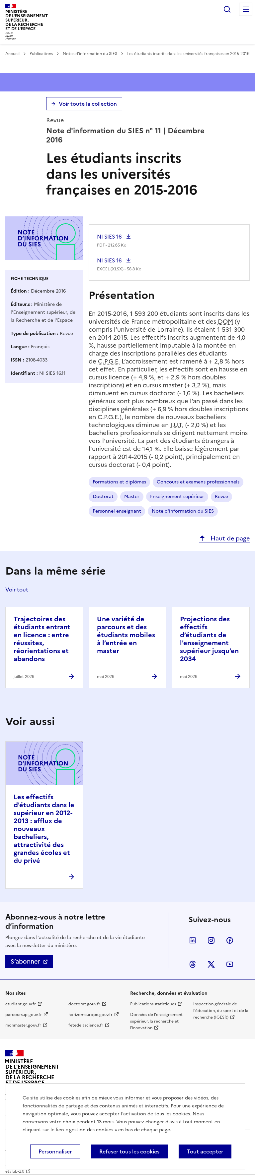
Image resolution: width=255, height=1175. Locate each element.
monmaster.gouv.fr (23, 1025)
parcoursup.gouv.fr (23, 1015)
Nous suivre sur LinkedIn (192, 940)
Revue (221, 496)
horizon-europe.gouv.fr (90, 1015)
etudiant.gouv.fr (20, 1004)
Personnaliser (55, 1151)
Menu (245, 9)
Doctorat (103, 496)
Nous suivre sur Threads (192, 964)
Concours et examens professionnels (198, 481)
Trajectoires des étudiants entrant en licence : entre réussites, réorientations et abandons (42, 639)
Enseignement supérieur (177, 496)
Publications (42, 54)
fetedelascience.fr (85, 1025)
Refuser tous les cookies (129, 1151)
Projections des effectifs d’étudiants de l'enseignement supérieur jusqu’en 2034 (209, 639)
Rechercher (227, 9)
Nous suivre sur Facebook (229, 940)
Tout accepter (205, 1151)
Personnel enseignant (117, 511)
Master (131, 496)
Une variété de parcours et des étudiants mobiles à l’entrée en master (126, 635)
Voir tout (16, 589)
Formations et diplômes (119, 481)
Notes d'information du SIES (90, 54)
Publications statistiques (153, 1004)
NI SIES (112, 237)
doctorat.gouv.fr (84, 1004)
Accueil (13, 54)
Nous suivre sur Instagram (211, 940)
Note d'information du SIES (183, 511)
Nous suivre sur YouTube (229, 964)
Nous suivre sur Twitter (211, 964)
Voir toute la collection (88, 104)
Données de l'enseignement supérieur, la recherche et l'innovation (156, 1021)
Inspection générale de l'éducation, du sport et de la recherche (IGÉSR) (220, 1010)
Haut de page (229, 538)
